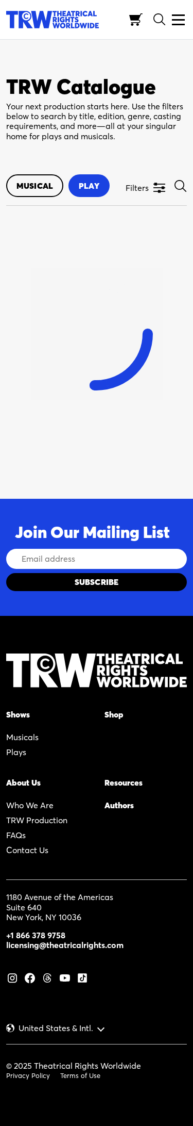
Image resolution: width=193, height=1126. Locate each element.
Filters (137, 188)
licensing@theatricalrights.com (65, 945)
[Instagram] (12, 977)
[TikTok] (82, 977)
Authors (119, 805)
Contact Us (27, 850)
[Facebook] (30, 977)
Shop (114, 714)
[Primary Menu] (178, 20)
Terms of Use (80, 1075)
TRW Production (36, 820)
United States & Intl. (56, 1028)
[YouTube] (65, 977)
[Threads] (47, 977)
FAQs (16, 835)
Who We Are (30, 805)
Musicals (22, 737)
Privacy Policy (28, 1075)
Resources (123, 782)
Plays (16, 752)
